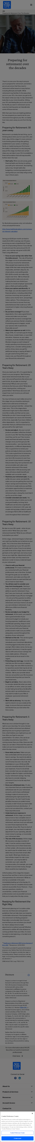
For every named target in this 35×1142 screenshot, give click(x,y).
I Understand (17, 1138)
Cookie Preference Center (17, 1133)
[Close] (32, 1113)
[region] (17, 1126)
